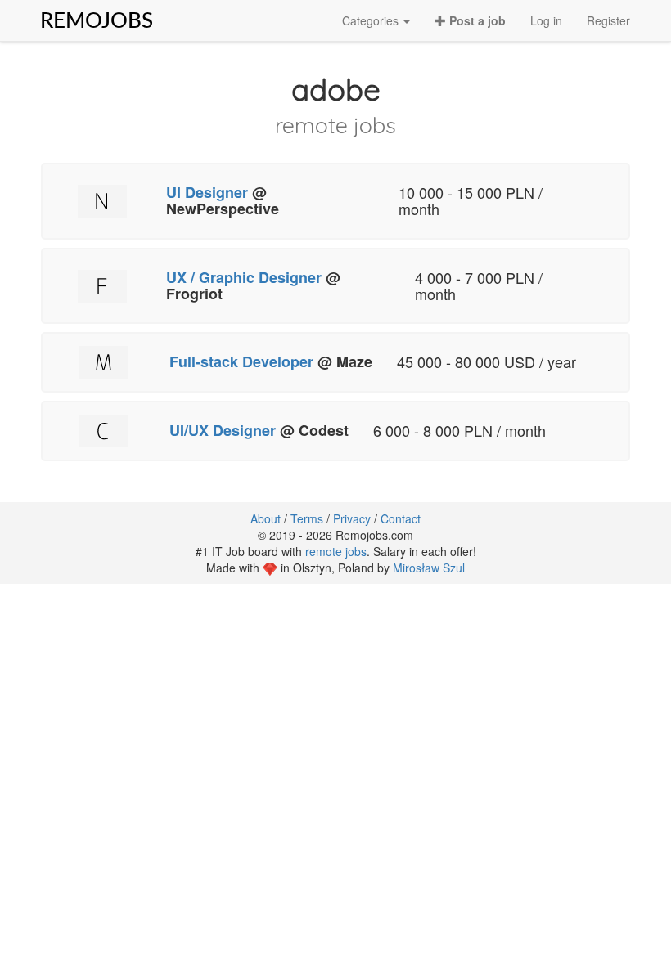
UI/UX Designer (224, 430)
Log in (546, 20)
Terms (306, 518)
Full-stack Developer (241, 361)
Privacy (352, 518)
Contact (401, 518)
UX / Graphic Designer (246, 277)
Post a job (476, 20)
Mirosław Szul (429, 567)
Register (608, 20)
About (265, 518)
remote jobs (336, 551)
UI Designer (207, 192)
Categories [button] (372, 20)
